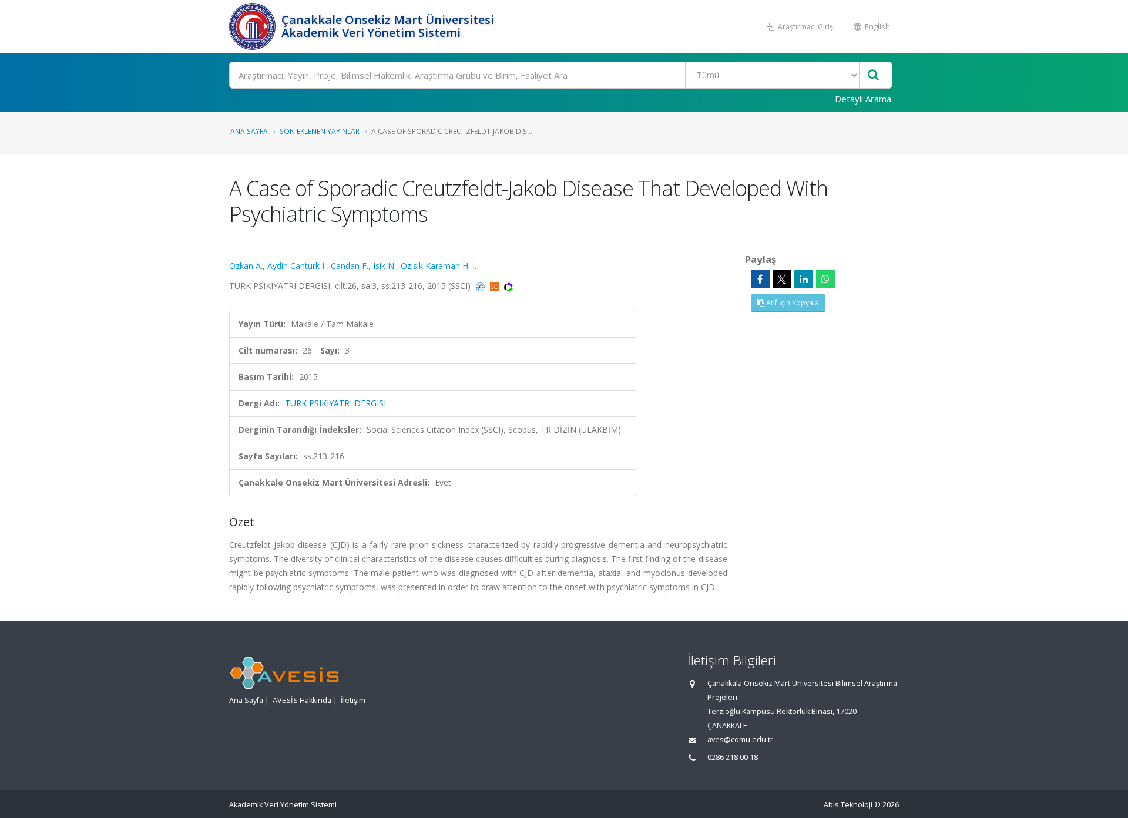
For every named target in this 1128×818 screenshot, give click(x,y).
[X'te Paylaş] (782, 279)
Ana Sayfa (249, 131)
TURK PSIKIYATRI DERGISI (335, 403)
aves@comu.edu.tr (740, 740)
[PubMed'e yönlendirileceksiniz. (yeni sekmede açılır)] (481, 285)
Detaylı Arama (863, 99)
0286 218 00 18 (732, 757)
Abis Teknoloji (848, 805)
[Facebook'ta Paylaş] (760, 279)
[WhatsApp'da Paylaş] (825, 279)
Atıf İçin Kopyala (791, 303)
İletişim (353, 700)
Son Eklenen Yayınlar (320, 131)
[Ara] (873, 75)
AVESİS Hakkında (302, 700)
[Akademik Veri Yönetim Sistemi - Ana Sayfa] (253, 26)
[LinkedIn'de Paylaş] (803, 279)
